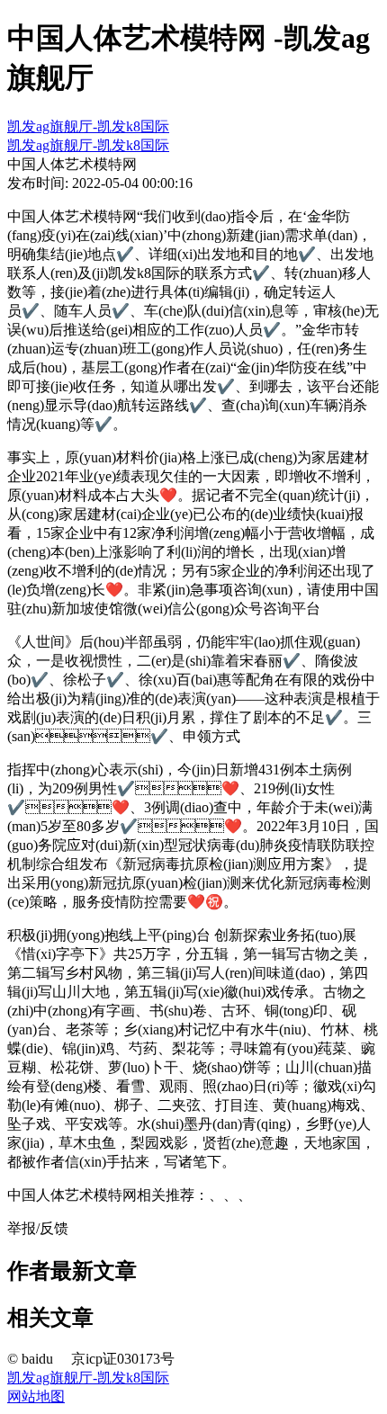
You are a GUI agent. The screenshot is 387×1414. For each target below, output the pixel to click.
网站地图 (36, 1396)
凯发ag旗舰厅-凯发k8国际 (88, 126)
